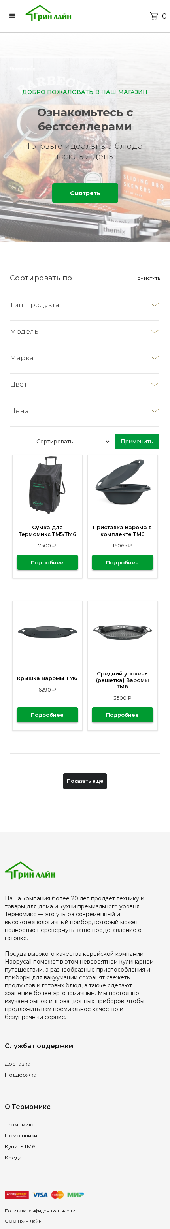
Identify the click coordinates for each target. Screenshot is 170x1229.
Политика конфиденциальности (40, 1211)
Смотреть (85, 193)
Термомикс (20, 1124)
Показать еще (85, 781)
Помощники (21, 1135)
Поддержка (20, 1074)
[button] (14, 16)
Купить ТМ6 (20, 1146)
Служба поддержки (39, 1046)
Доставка (17, 1063)
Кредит (15, 1157)
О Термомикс (28, 1107)
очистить (148, 278)
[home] (48, 16)
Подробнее (47, 562)
